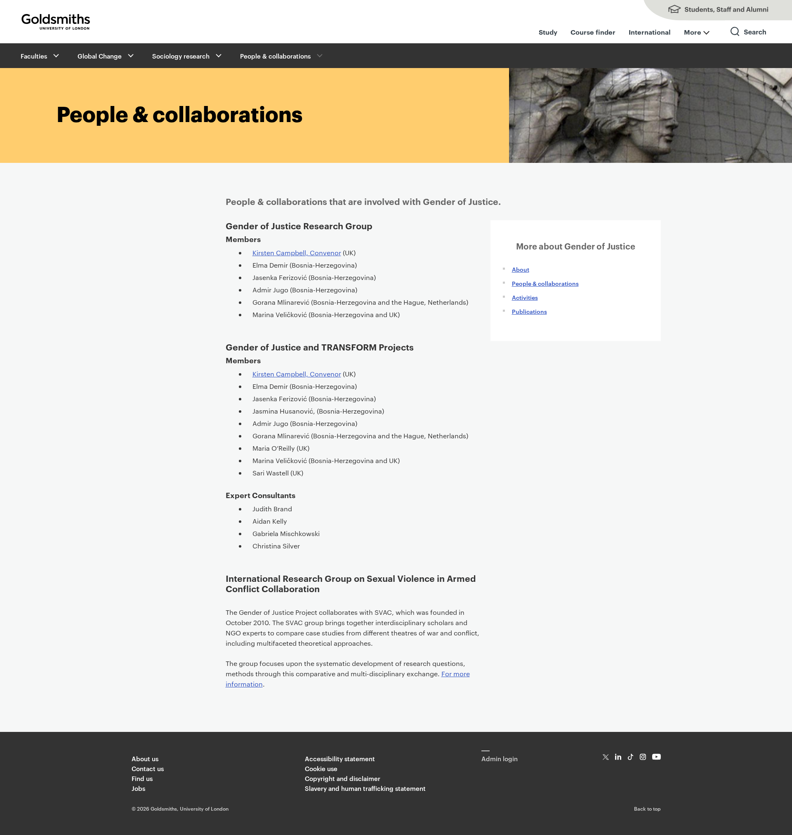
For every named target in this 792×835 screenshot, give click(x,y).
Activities (525, 297)
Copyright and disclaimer (342, 778)
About (520, 269)
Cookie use (321, 768)
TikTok (630, 757)
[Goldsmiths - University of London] (56, 22)
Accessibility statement (340, 758)
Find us (142, 778)
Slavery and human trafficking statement (365, 788)
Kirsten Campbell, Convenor (296, 252)
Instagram (643, 757)
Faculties (34, 56)
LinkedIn (618, 757)
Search (749, 39)
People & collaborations (275, 56)
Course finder (592, 31)
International (650, 31)
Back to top (647, 808)
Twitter (606, 757)
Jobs (138, 788)
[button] (55, 55)
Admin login (499, 758)
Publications (529, 311)
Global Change (100, 56)
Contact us (148, 768)
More (692, 31)
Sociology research (181, 56)
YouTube (656, 757)
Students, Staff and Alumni (709, 10)
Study (548, 31)
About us (145, 758)
